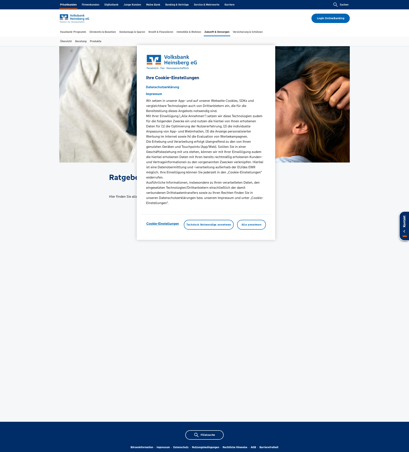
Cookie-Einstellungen (162, 224)
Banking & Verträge (177, 4)
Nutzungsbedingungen (205, 447)
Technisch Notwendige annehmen (208, 224)
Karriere (230, 4)
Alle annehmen (251, 224)
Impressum (163, 447)
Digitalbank (111, 4)
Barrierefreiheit (268, 447)
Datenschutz (181, 447)
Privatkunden (68, 4)
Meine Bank (153, 4)
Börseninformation (142, 447)
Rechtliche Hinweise (235, 447)
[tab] (73, 32)
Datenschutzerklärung (162, 87)
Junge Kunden (132, 4)
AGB (253, 447)
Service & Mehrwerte (206, 4)
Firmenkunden (90, 4)
